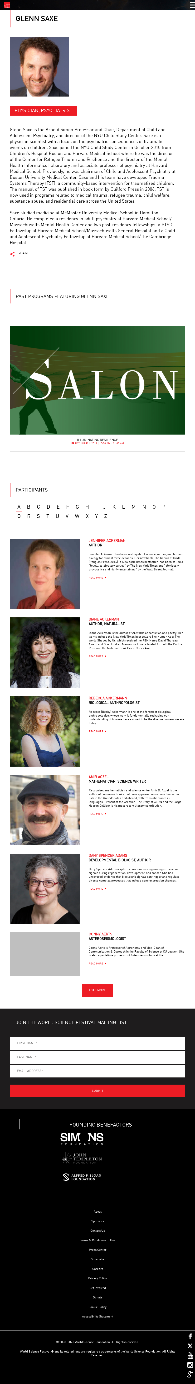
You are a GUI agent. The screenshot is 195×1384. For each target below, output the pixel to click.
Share (24, 253)
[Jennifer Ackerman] (45, 574)
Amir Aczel (117, 779)
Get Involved (97, 1288)
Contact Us (97, 1230)
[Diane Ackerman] (45, 652)
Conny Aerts (107, 937)
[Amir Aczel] (45, 810)
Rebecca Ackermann (114, 701)
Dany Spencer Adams (120, 858)
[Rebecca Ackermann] (45, 731)
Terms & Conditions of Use (97, 1240)
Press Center (97, 1249)
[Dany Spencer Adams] (45, 889)
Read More (96, 578)
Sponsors (97, 1221)
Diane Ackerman (107, 622)
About (98, 1211)
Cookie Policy (97, 1307)
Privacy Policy (97, 1278)
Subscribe (97, 1259)
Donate (97, 1297)
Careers (97, 1269)
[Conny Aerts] (45, 954)
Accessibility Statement (97, 1316)
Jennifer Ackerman (107, 543)
